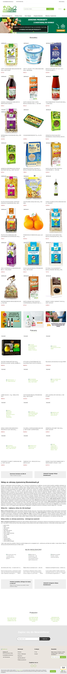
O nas (35, 651)
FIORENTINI (34, 620)
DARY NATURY (32, 618)
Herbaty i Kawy (18, 15)
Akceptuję (53, 671)
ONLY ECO (53, 620)
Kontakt (36, 653)
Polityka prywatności (22, 659)
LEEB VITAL (55, 621)
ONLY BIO (14, 620)
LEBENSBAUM (54, 617)
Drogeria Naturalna (38, 15)
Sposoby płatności (21, 657)
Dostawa (19, 651)
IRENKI (57, 620)
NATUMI (36, 617)
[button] (20, 649)
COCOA (33, 621)
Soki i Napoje (28, 15)
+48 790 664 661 (6, 657)
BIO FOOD (13, 619)
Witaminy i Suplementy (50, 15)
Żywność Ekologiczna (7, 15)
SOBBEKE (9, 620)
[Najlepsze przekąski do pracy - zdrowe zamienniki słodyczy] (56, 560)
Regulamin (20, 655)
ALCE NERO (31, 617)
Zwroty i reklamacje (22, 653)
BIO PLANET (10, 618)
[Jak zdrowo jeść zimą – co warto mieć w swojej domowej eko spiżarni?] (11, 560)
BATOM (14, 618)
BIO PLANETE (57, 618)
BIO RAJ (9, 619)
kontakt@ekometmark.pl (8, 655)
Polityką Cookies (19, 670)
